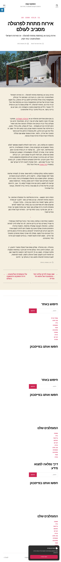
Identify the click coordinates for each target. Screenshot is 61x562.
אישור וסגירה (44, 557)
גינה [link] (50, 262)
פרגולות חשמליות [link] (22, 119)
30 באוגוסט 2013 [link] (21, 43)
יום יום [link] (56, 337)
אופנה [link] (56, 332)
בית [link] (39, 17)
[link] (2, 10)
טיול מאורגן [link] (43, 164)
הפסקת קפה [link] (30, 4)
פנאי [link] (22, 17)
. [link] (30, 114)
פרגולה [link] (42, 262)
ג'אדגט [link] (56, 440)
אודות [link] (56, 339)
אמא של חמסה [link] (35, 43)
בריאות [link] (55, 438)
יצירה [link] (56, 335)
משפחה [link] (27, 17)
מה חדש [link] (33, 17)
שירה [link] (56, 457)
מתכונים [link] (55, 330)
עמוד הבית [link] (54, 318)
